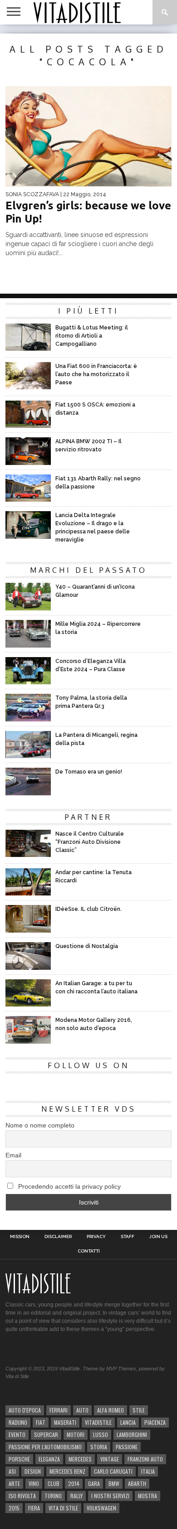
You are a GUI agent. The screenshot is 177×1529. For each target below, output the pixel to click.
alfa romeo (110, 1410)
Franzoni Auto (145, 1459)
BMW (113, 1483)
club (53, 1483)
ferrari (58, 1410)
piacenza (155, 1422)
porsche (19, 1459)
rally (76, 1496)
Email (13, 1155)
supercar (46, 1434)
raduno (18, 1422)
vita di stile (63, 1508)
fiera (34, 1508)
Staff (127, 1236)
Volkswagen (101, 1508)
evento (17, 1434)
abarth (137, 1483)
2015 (14, 1508)
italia (148, 1471)
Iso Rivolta (22, 1496)
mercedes (80, 1459)
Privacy (96, 1236)
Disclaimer (58, 1236)
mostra (147, 1496)
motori (75, 1434)
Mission (20, 1236)
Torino (53, 1496)
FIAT (40, 1422)
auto (82, 1410)
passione (127, 1447)
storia (98, 1447)
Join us (158, 1236)
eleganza (49, 1459)
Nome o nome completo (39, 1125)
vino (34, 1483)
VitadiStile (98, 1422)
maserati (65, 1422)
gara (94, 1483)
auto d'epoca (25, 1410)
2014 (73, 1483)
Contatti (89, 1251)
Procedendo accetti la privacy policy (68, 1186)
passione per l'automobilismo (45, 1447)
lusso (100, 1434)
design (33, 1471)
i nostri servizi (110, 1496)
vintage (109, 1459)
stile (139, 1410)
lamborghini (132, 1434)
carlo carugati (113, 1471)
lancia (128, 1422)
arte (14, 1483)
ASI (12, 1471)
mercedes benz (67, 1471)
